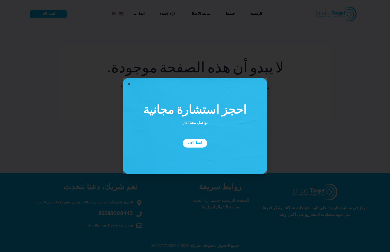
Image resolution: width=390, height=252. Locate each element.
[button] (129, 84)
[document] (195, 126)
